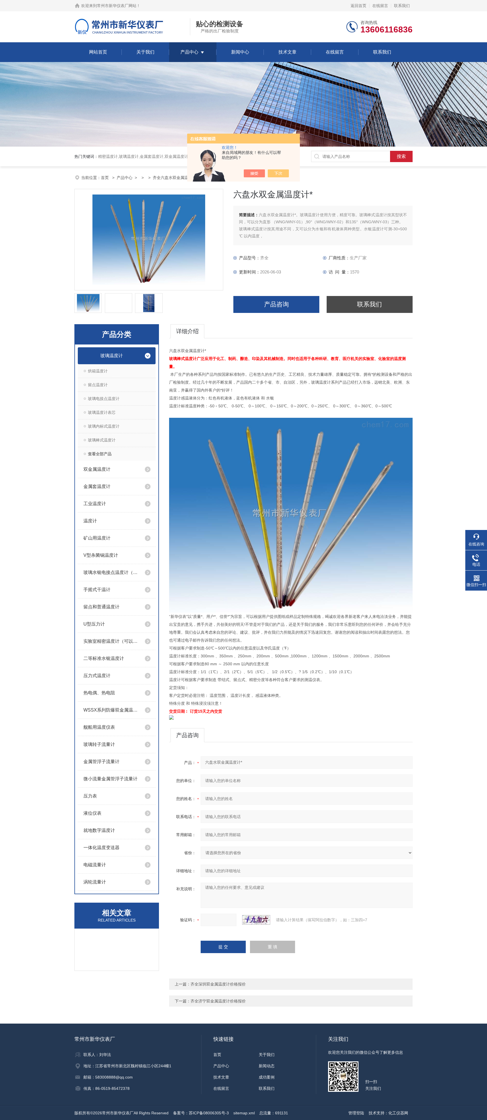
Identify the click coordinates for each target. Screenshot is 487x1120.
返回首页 (358, 5)
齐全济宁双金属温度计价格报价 (218, 1001)
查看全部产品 (100, 454)
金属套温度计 (96, 486)
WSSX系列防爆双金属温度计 (111, 710)
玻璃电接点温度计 (103, 398)
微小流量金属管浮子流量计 (110, 778)
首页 (105, 177)
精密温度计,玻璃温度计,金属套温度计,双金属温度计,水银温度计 (153, 156)
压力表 (90, 796)
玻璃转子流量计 (99, 744)
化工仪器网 (398, 1113)
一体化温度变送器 (101, 847)
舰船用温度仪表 (99, 727)
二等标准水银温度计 (103, 658)
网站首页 (98, 52)
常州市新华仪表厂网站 (116, 5)
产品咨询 (276, 304)
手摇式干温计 (96, 589)
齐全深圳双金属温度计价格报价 (218, 984)
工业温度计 (94, 503)
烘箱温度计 (98, 371)
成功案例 (267, 1077)
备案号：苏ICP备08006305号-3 (201, 1113)
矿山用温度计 (96, 538)
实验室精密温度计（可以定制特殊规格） (111, 641)
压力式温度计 (96, 675)
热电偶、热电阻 (99, 692)
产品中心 (189, 52)
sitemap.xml (244, 1113)
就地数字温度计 (99, 830)
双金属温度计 (96, 469)
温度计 (90, 520)
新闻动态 (267, 1066)
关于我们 (145, 52)
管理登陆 (356, 1113)
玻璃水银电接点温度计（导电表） (111, 572)
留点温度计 (98, 385)
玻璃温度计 (111, 355)
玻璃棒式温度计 (102, 440)
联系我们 (402, 5)
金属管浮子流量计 (101, 761)
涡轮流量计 (94, 882)
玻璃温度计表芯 (102, 412)
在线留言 (380, 5)
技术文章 (287, 52)
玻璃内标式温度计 (103, 426)
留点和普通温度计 (101, 606)
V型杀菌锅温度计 (100, 555)
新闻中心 (240, 52)
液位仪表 (92, 813)
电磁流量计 (94, 864)
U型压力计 (94, 624)
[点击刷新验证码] (256, 920)
